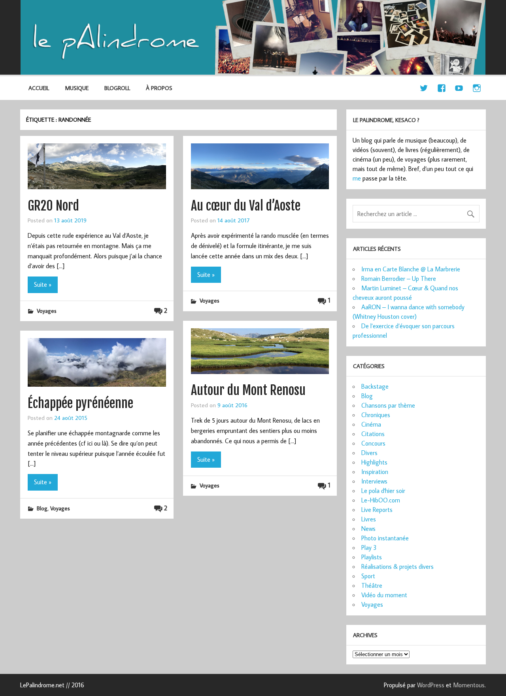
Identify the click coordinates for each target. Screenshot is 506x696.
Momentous (469, 685)
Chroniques (375, 415)
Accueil (38, 88)
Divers (369, 453)
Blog (42, 508)
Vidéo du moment (384, 595)
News (368, 528)
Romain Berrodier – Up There (398, 278)
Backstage (375, 386)
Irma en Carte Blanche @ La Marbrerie (410, 269)
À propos (159, 88)
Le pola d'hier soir (383, 491)
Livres (368, 519)
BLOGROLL (117, 88)
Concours (373, 443)
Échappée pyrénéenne (80, 403)
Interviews (374, 481)
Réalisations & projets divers (397, 566)
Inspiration (374, 472)
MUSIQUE (77, 88)
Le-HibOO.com (380, 500)
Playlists (371, 557)
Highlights (374, 462)
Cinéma (371, 424)
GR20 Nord (53, 206)
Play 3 (369, 547)
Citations (373, 434)
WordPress (430, 685)
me (357, 178)
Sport (368, 576)
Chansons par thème (388, 405)
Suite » (42, 284)
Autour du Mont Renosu (248, 390)
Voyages (47, 310)
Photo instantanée (385, 538)
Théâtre (371, 585)
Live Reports (377, 510)
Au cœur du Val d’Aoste (245, 206)
